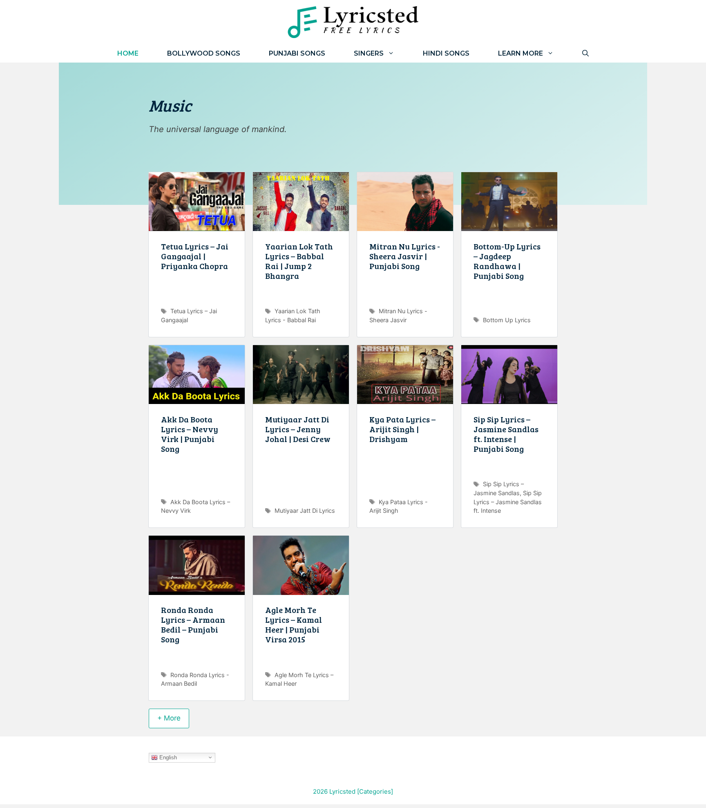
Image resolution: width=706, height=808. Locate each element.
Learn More (520, 53)
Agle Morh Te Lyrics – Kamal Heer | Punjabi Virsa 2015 (293, 624)
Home (128, 53)
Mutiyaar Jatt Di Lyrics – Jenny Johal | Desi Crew (298, 428)
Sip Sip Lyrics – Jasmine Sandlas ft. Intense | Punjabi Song (506, 433)
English (167, 757)
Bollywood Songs (203, 53)
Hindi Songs (446, 53)
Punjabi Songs (297, 53)
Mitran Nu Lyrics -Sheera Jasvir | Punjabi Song (404, 256)
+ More (169, 718)
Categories (375, 791)
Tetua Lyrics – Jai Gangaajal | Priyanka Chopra (194, 256)
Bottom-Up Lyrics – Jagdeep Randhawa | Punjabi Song (507, 260)
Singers (369, 53)
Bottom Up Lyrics (507, 319)
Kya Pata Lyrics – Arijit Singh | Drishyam (402, 428)
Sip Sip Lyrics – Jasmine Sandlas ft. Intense (508, 501)
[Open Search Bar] (585, 53)
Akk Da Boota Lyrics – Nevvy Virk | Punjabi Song (189, 433)
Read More (197, 297)
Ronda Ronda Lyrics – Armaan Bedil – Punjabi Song (193, 624)
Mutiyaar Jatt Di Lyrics (305, 510)
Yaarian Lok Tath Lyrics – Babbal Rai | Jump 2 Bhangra (299, 260)
